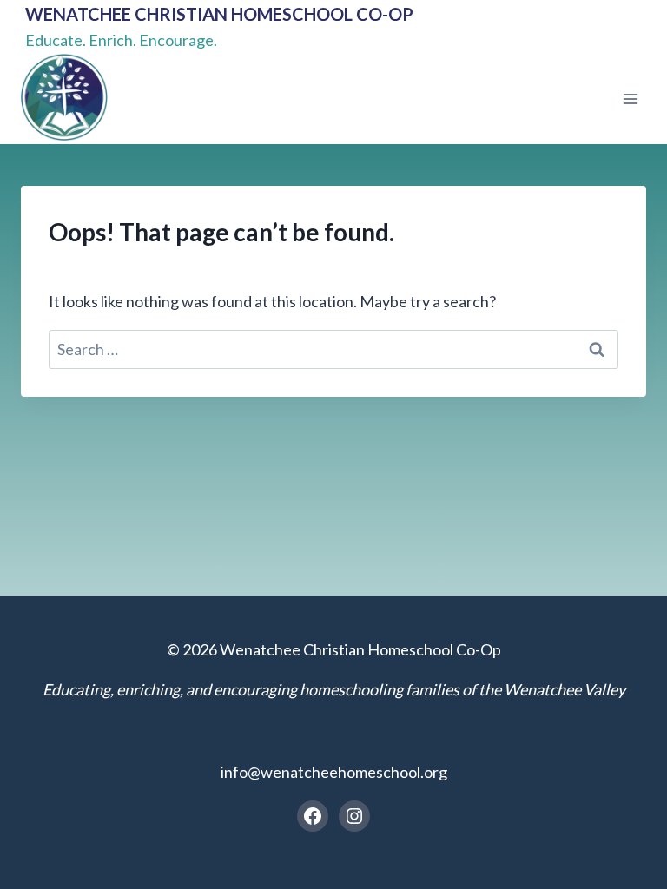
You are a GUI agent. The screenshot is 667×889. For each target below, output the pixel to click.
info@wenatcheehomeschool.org (334, 771)
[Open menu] (630, 98)
